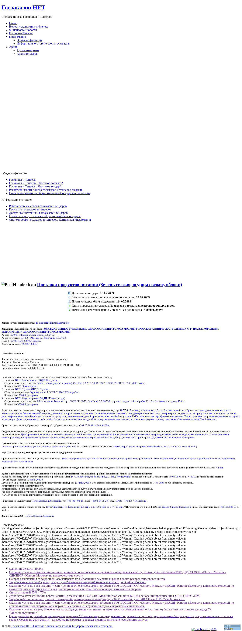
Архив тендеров (27, 53)
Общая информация (29, 40)
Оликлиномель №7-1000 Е (26, 568)
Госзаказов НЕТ (23, 7)
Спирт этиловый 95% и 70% (27, 592)
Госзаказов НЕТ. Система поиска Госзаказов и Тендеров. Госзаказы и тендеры (61, 626)
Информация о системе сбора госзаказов (43, 43)
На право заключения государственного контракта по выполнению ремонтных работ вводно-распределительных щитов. (87, 578)
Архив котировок (28, 50)
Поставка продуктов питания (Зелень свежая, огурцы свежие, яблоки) (109, 284)
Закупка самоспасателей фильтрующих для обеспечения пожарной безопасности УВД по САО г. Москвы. (77, 582)
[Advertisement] (121, 115)
